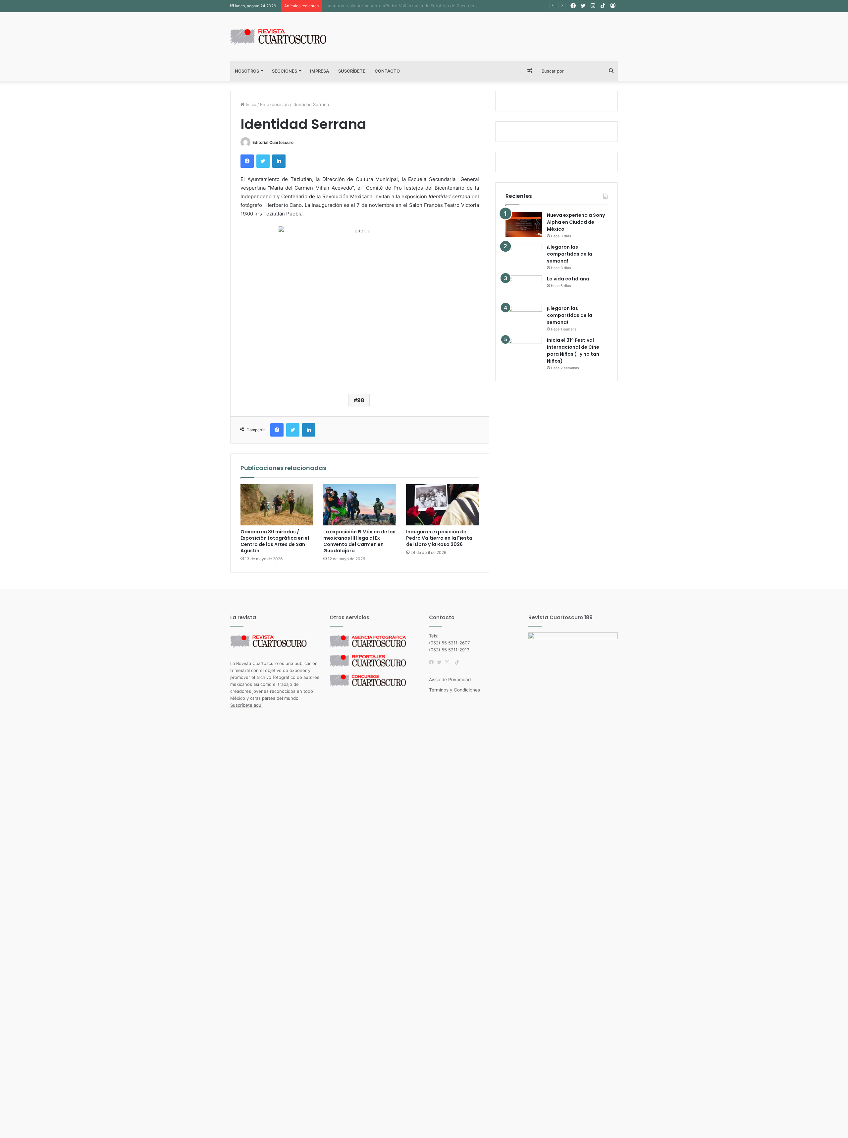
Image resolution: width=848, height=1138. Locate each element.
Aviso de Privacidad (450, 679)
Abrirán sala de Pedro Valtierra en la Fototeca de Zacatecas (386, 5)
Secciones (284, 71)
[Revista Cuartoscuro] (286, 37)
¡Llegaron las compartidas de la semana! (569, 254)
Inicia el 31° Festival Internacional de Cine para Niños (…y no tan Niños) (573, 350)
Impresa (319, 71)
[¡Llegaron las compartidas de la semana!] (523, 256)
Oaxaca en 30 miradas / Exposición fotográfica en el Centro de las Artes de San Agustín (274, 541)
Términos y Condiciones (454, 689)
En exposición (274, 104)
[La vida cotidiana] (523, 287)
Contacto (387, 71)
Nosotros (247, 71)
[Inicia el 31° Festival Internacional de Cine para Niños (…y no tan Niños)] (523, 349)
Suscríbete (351, 71)
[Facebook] (433, 662)
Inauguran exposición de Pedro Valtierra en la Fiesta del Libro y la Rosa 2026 (439, 538)
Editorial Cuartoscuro (272, 142)
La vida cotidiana (568, 278)
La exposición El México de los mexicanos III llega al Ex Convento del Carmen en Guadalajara (359, 541)
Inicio (250, 104)
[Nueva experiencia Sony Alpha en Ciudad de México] (523, 224)
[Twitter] (441, 662)
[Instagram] (449, 662)
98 (360, 400)
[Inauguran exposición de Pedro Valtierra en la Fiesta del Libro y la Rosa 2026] (442, 504)
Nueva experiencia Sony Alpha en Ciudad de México (576, 222)
